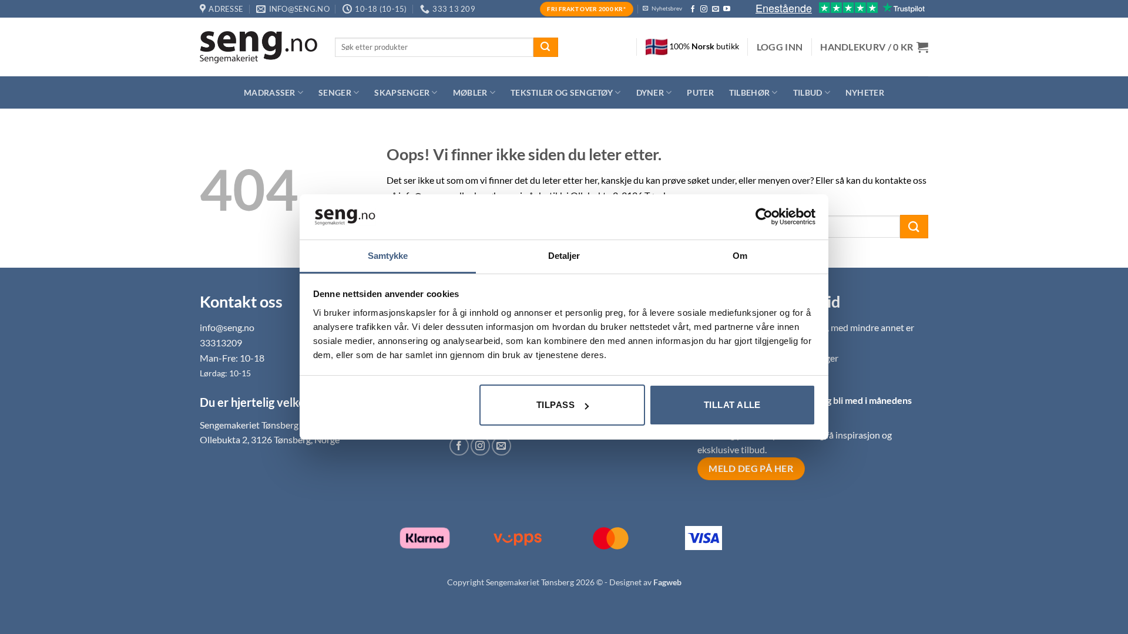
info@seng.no (227, 327)
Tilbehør (749, 92)
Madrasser (270, 92)
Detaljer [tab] (564, 256)
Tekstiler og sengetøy (562, 92)
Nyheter (864, 92)
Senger (334, 92)
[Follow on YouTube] (726, 9)
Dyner (650, 92)
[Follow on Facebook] (692, 9)
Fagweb (667, 582)
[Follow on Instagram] (703, 9)
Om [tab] (740, 256)
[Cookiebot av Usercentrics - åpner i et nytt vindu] (764, 216)
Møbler (470, 92)
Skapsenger (401, 92)
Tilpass (555, 405)
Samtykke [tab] (388, 256)
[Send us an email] (715, 9)
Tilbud (807, 92)
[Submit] (545, 48)
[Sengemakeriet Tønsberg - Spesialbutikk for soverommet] (258, 47)
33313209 (221, 342)
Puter (700, 92)
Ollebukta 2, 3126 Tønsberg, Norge (270, 439)
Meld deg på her (751, 468)
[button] (780, 47)
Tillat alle (732, 405)
